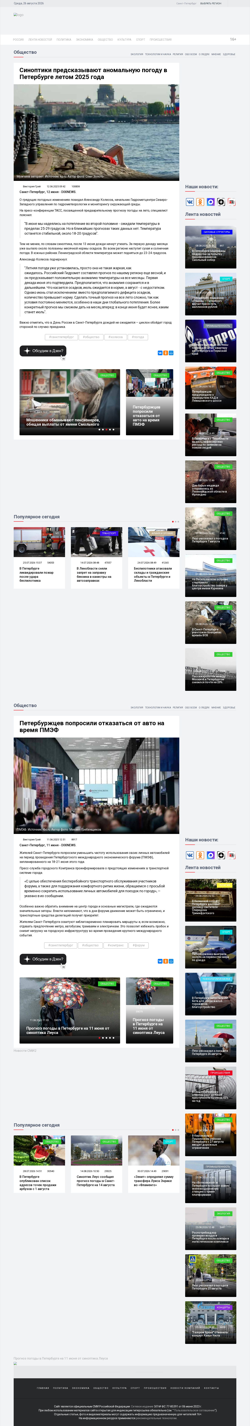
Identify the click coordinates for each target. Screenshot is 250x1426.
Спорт (140, 39)
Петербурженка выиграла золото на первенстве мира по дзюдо (210, 957)
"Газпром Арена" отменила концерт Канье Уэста (210, 1334)
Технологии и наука (158, 54)
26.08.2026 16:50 (204, 895)
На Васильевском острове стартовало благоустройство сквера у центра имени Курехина (210, 584)
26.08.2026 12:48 (204, 992)
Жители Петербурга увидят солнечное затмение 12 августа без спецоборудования (152, 1183)
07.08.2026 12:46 (204, 480)
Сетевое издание (142, 1406)
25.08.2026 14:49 (204, 1177)
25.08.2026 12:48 (204, 1227)
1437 (222, 292)
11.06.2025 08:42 (39, 411)
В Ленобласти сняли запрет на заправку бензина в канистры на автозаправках (37, 574)
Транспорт (52, 533)
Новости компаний (185, 1388)
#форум (139, 945)
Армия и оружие (105, 533)
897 (222, 245)
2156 (222, 433)
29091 (107, 1171)
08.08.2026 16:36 (204, 245)
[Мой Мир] (171, 353)
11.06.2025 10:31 (39, 1020)
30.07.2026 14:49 (89, 1171)
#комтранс (116, 945)
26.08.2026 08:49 (204, 1086)
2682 (222, 1130)
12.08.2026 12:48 (146, 1171)
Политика (64, 39)
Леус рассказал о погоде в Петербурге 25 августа (210, 1287)
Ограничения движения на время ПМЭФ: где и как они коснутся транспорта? (69, 422)
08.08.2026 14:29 (204, 292)
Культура (124, 39)
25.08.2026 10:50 (204, 1280)
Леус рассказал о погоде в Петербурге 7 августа (210, 540)
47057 (50, 562)
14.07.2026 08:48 (32, 562)
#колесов (115, 337)
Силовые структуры (217, 232)
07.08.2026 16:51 (204, 386)
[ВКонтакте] (160, 353)
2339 (222, 1045)
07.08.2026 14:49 (204, 433)
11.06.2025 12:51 (145, 395)
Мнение (216, 54)
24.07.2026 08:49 (89, 562)
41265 (107, 562)
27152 (165, 1171)
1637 (222, 480)
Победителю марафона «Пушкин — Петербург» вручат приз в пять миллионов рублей (208, 302)
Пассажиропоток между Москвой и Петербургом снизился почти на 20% (208, 679)
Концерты (223, 1307)
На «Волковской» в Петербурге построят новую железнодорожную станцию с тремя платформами (210, 1188)
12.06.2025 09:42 (56, 186)
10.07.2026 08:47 (146, 562)
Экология (136, 54)
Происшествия (160, 39)
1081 (222, 895)
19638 (57, 411)
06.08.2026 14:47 (204, 670)
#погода (138, 337)
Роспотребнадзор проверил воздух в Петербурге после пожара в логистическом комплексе (210, 1237)
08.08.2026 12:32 (204, 339)
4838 (222, 1327)
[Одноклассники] (165, 353)
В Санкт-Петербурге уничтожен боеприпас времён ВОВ (206, 632)
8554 (138, 399)
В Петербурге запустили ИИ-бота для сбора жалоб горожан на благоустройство (210, 1002)
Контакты (211, 1388)
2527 (222, 386)
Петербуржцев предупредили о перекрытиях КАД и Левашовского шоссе (206, 396)
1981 (222, 948)
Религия (178, 54)
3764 (222, 1280)
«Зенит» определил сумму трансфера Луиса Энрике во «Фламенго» (96, 1181)
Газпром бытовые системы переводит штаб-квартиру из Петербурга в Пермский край (210, 349)
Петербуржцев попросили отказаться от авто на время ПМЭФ (146, 416)
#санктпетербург (61, 337)
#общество (91, 337)
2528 (222, 574)
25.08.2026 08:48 (204, 1327)
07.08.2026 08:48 (204, 574)
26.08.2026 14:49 (204, 948)
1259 (222, 1086)
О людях (204, 54)
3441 (222, 1227)
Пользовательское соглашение (194, 1410)
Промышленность (218, 325)
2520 (222, 1177)
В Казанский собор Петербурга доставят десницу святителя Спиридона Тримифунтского (206, 907)
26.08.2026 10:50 (204, 1045)
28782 (165, 562)
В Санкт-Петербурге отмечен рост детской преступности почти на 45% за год (210, 1096)
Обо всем (191, 54)
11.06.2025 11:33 (145, 1008)
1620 (222, 339)
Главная (43, 1388)
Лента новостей (40, 39)
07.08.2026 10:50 (204, 533)
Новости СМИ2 (25, 1051)
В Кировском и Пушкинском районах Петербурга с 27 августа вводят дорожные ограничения (208, 1141)
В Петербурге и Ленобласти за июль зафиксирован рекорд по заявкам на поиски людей (210, 443)
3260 (222, 624)
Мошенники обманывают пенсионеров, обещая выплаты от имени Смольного (63, 1030)
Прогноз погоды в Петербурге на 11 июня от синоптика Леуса (149, 1026)
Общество (105, 39)
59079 (139, 1011)
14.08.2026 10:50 (32, 1171)
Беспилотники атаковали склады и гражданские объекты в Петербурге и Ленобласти (96, 574)
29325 (50, 1171)
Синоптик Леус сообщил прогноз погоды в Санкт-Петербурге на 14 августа (39, 1181)
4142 (222, 533)
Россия (18, 39)
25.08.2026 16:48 (204, 1130)
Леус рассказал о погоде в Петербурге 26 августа (210, 1052)
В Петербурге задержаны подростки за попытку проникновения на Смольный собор (209, 255)
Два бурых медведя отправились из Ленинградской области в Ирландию (209, 490)
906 (222, 992)
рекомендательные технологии (156, 1418)
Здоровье (229, 54)
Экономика (84, 39)
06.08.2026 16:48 (204, 624)
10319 (57, 1020)
